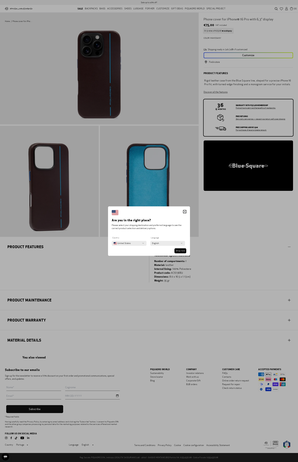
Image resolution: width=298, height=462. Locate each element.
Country (115, 238)
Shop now (180, 251)
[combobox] (122, 243)
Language (155, 238)
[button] (184, 211)
